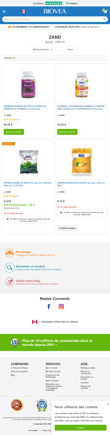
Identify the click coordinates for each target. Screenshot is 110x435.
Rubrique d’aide (88, 367)
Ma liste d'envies (53, 371)
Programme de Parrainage (52, 375)
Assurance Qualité (19, 371)
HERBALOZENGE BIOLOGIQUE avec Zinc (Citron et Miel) (81, 184)
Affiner (70, 49)
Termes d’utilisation (49, 430)
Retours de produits (86, 387)
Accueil (49, 41)
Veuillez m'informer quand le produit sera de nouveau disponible (29, 219)
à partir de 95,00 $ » (78, 26)
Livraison (85, 382)
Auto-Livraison (52, 380)
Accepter (81, 427)
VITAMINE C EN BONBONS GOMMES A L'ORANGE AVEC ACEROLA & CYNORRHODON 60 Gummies (81, 107)
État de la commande (86, 372)
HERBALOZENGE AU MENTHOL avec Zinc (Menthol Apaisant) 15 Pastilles (28, 184)
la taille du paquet (67, 227)
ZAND (8, 115)
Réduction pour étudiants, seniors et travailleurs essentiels (54, 387)
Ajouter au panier (14, 131)
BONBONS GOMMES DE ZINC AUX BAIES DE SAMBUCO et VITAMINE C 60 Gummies (25, 107)
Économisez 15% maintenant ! (31, 26)
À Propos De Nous (19, 367)
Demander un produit (87, 377)
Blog (13, 374)
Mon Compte (51, 367)
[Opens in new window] (49, 307)
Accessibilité (33, 430)
